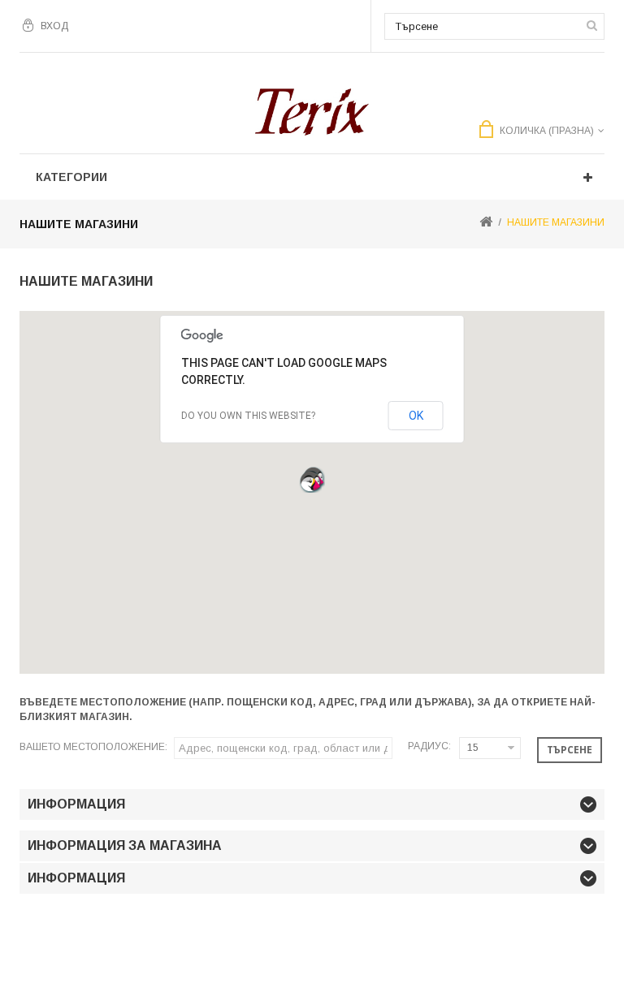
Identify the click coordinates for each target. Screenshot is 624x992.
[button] (310, 481)
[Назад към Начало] (485, 223)
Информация (76, 804)
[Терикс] (312, 112)
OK (416, 415)
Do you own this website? (248, 415)
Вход (54, 26)
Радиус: (429, 746)
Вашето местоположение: (93, 747)
